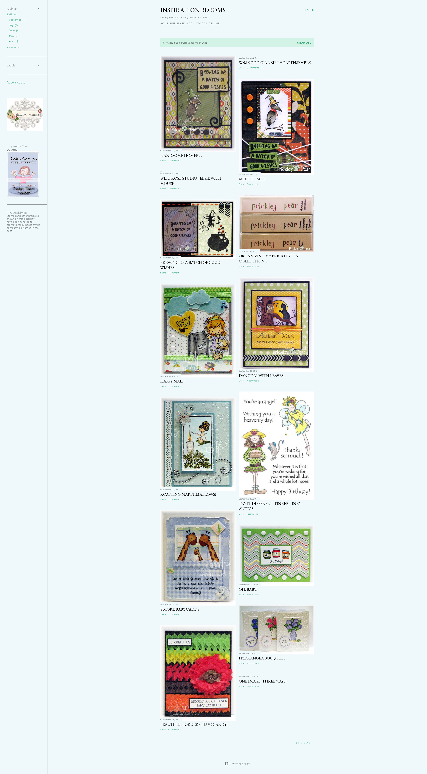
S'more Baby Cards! (180, 609)
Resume (214, 23)
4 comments (253, 380)
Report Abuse (16, 82)
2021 (11, 14)
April (13, 41)
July (13, 25)
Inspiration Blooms (193, 10)
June (13, 30)
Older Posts (305, 743)
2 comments (174, 160)
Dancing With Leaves (261, 375)
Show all (304, 42)
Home (164, 23)
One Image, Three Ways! (263, 681)
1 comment (173, 272)
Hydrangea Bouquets (262, 658)
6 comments (174, 729)
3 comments (253, 184)
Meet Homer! (252, 178)
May (13, 35)
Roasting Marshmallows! (188, 494)
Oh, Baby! (248, 589)
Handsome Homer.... (181, 155)
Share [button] (163, 160)
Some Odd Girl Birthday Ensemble (275, 62)
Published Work (182, 23)
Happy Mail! (172, 381)
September (17, 19)
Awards (201, 23)
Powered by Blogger (240, 763)
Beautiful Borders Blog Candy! (194, 724)
